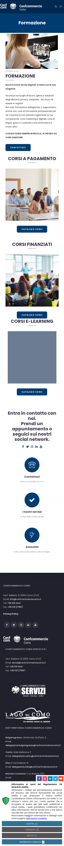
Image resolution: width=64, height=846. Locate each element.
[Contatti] (32, 467)
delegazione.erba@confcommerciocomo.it (34, 766)
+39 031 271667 (15, 606)
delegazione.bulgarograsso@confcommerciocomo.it (33, 745)
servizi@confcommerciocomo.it (29, 662)
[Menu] (60, 6)
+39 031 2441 (13, 603)
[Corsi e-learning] (32, 357)
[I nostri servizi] (32, 502)
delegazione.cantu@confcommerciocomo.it (35, 756)
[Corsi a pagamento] (32, 195)
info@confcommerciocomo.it (25, 599)
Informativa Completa (36, 818)
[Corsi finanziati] (32, 280)
